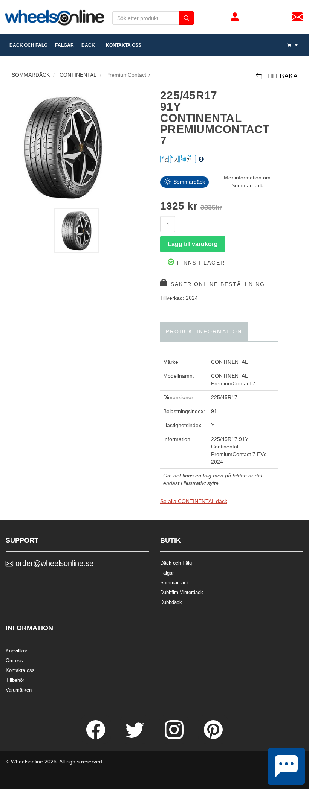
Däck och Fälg (176, 563)
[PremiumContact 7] (77, 147)
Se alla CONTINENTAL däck (193, 501)
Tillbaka (280, 76)
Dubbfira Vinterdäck (181, 592)
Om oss (14, 660)
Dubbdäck (171, 602)
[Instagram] (174, 737)
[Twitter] (135, 737)
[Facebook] (96, 737)
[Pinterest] (213, 737)
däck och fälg (28, 45)
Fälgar (167, 573)
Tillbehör (15, 680)
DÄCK (88, 45)
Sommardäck (174, 582)
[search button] (186, 18)
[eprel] (201, 160)
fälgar (64, 45)
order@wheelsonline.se (53, 563)
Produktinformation (204, 331)
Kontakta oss (121, 45)
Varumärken (19, 690)
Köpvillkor (16, 651)
